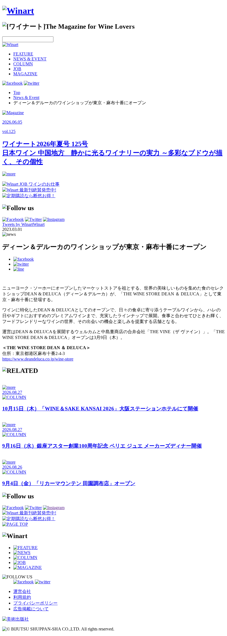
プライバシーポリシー (35, 603)
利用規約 (22, 597)
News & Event (26, 97)
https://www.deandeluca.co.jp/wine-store (37, 359)
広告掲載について (31, 608)
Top (16, 92)
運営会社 (22, 591)
